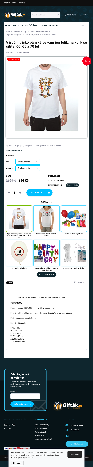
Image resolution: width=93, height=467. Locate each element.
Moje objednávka (41, 428)
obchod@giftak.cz (76, 425)
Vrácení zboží (39, 435)
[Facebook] (67, 435)
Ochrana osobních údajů (43, 439)
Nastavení (17, 463)
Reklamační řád (40, 432)
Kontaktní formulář (76, 444)
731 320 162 (74, 430)
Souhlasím (74, 454)
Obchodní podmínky (42, 425)
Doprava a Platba (10, 3)
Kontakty (22, 3)
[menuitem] (12, 25)
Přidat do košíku (36, 192)
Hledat (57, 15)
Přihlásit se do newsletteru (22, 404)
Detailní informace (13, 150)
